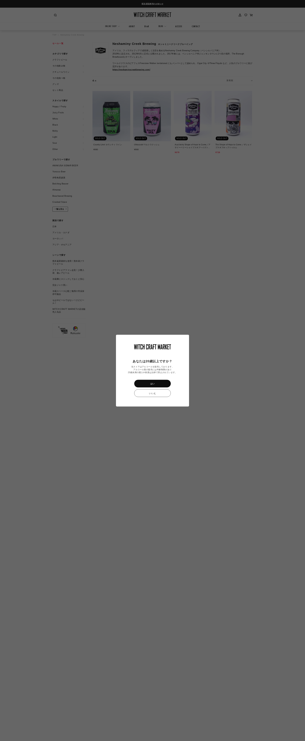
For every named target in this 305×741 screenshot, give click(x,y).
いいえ (152, 393)
